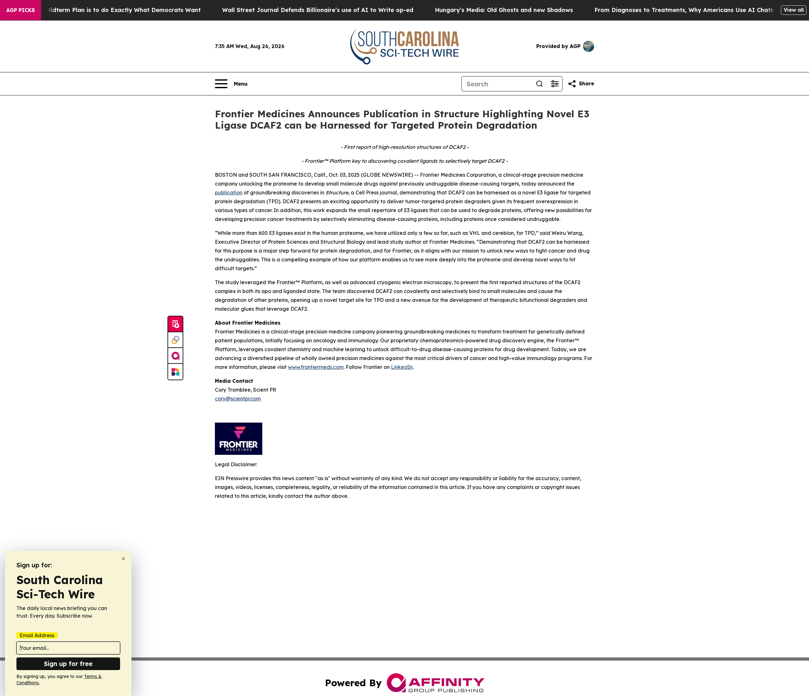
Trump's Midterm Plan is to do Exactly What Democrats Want (111, 10)
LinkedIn (402, 367)
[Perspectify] (175, 340)
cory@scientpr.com (238, 398)
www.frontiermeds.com (316, 367)
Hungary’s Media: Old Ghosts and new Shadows (504, 10)
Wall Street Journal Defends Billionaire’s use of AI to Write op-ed (317, 10)
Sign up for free (68, 664)
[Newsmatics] (175, 372)
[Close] (123, 559)
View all (794, 10)
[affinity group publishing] (175, 356)
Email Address (37, 635)
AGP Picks (20, 10)
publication (228, 192)
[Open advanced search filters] (554, 83)
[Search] (539, 83)
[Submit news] (175, 324)
